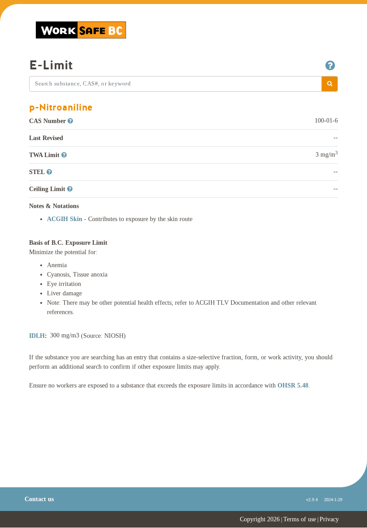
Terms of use (299, 519)
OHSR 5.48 (292, 385)
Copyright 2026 (260, 519)
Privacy (329, 519)
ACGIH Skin (65, 219)
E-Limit (51, 65)
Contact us (39, 499)
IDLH (37, 335)
